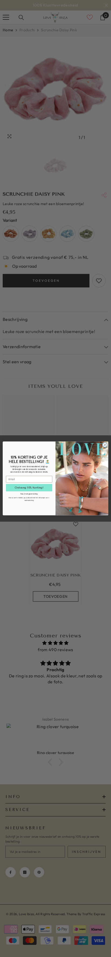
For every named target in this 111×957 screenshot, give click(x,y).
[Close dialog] (104, 445)
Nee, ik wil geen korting (29, 494)
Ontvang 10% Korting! (29, 487)
